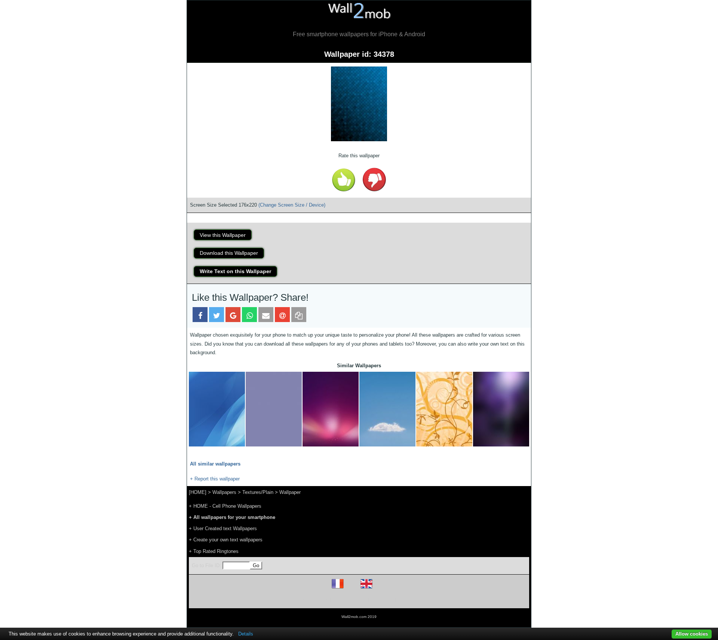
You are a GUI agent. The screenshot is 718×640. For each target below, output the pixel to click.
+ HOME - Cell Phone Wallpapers (225, 506)
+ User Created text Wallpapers (223, 528)
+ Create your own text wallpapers (226, 539)
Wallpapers (224, 492)
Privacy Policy (382, 599)
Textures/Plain (257, 492)
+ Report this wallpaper (215, 479)
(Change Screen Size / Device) (291, 205)
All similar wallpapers (215, 464)
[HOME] (197, 492)
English (379, 588)
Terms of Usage (315, 599)
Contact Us (406, 599)
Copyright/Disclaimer (349, 599)
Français (351, 588)
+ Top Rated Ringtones (214, 551)
